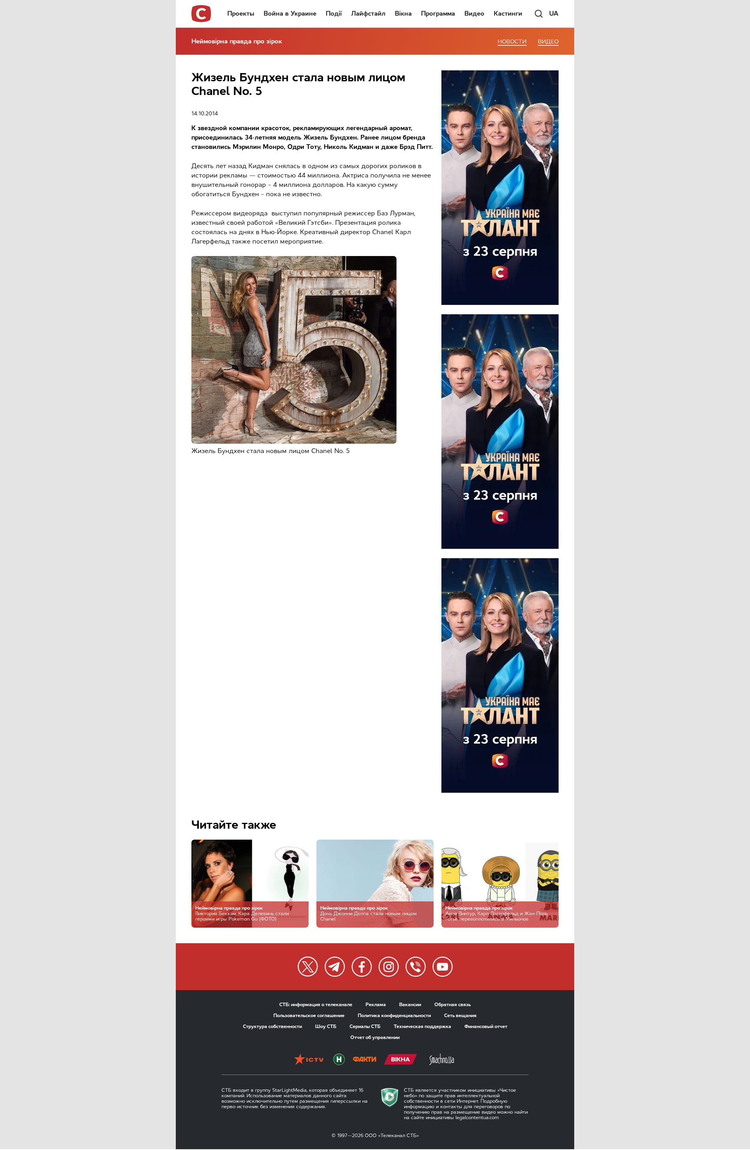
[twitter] (308, 967)
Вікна (403, 13)
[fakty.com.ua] (364, 1060)
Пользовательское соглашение (309, 1015)
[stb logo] (201, 13)
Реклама (376, 1004)
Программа (438, 13)
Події (334, 13)
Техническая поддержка (422, 1026)
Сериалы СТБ (365, 1026)
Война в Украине (290, 13)
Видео (474, 13)
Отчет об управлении (375, 1037)
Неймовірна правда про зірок (236, 41)
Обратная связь (452, 1004)
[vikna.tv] (400, 1060)
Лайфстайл (368, 13)
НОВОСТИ (512, 41)
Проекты (240, 13)
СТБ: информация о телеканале (315, 1004)
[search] (539, 14)
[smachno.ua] (441, 1060)
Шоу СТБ (325, 1026)
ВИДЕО (548, 41)
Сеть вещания (460, 1015)
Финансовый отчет (485, 1026)
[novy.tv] (339, 1060)
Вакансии (410, 1004)
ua (554, 13)
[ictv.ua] (308, 1060)
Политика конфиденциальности (394, 1015)
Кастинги (508, 13)
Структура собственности (272, 1026)
